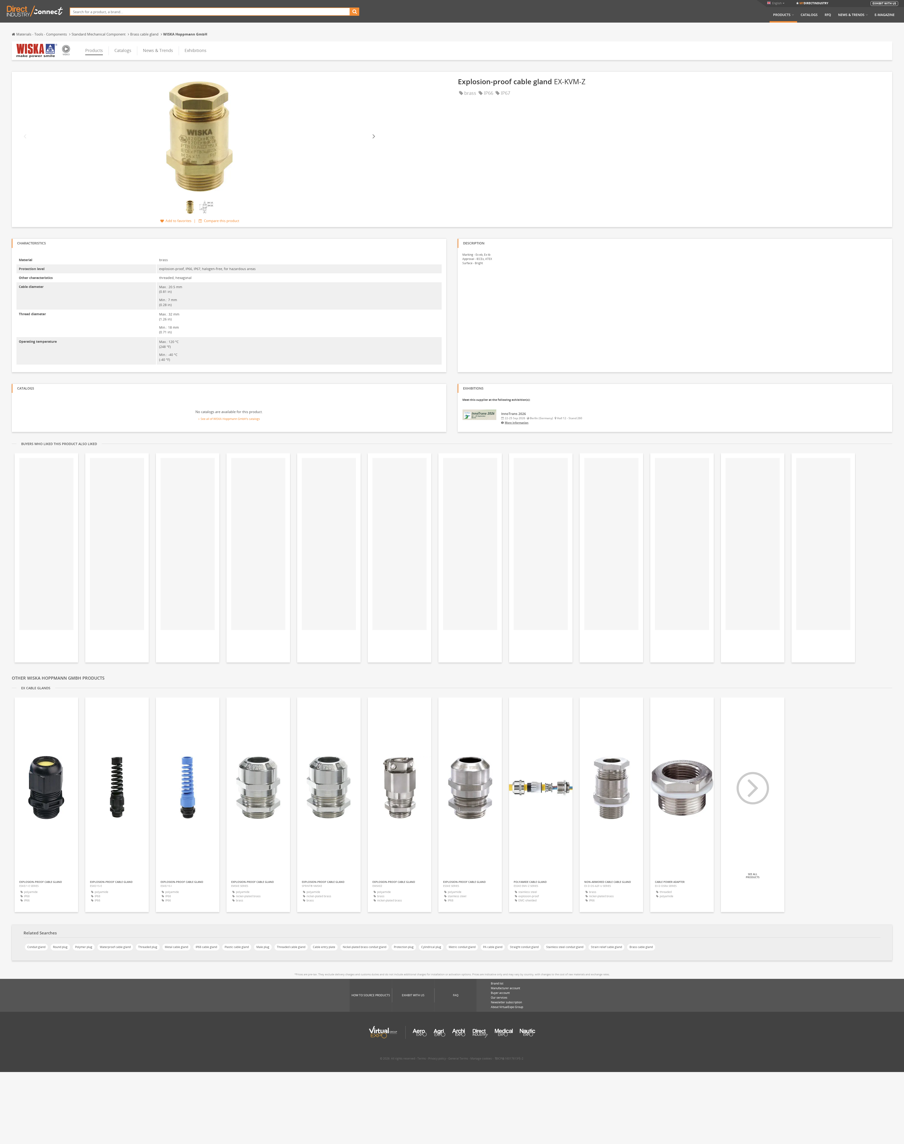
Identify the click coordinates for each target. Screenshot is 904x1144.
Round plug (60, 947)
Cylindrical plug (431, 947)
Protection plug (404, 947)
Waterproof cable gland (115, 947)
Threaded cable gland (291, 947)
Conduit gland (36, 947)
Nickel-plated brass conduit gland (364, 947)
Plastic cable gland (237, 947)
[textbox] (210, 12)
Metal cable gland (176, 947)
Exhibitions (195, 50)
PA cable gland (492, 947)
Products (782, 15)
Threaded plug (147, 947)
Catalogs (809, 15)
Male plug (262, 947)
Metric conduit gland (462, 947)
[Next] (373, 136)
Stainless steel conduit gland (564, 947)
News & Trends (851, 15)
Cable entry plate (324, 947)
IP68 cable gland (206, 947)
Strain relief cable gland (606, 947)
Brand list (497, 983)
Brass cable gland (641, 947)
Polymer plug (83, 947)
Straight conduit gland (524, 947)
